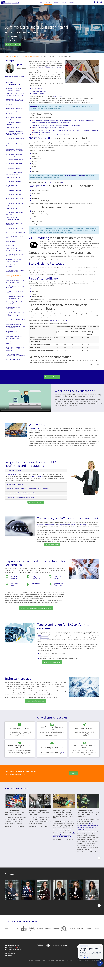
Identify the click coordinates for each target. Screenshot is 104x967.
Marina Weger (19, 65)
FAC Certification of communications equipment (14, 249)
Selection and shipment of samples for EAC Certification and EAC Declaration (15, 326)
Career (64, 2)
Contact (71, 2)
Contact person (11, 60)
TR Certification (10, 245)
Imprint (43, 960)
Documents (37, 186)
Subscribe (73, 773)
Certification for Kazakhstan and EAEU (29, 56)
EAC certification (49, 524)
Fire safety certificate (43, 278)
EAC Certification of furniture (14, 169)
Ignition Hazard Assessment (59, 584)
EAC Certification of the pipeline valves (15, 199)
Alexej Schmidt (11, 895)
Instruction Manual (57, 577)
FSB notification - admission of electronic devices (14, 255)
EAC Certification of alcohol (13, 178)
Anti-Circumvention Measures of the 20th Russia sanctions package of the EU (15, 812)
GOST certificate (57, 96)
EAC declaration (61, 524)
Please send (33, 106)
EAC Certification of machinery (14, 108)
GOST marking (39, 238)
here (62, 182)
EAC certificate (12, 474)
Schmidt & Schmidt (34, 428)
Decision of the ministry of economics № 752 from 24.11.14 (50, 128)
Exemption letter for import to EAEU (14, 292)
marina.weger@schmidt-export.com (15, 76)
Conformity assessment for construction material (14, 276)
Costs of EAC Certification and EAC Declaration (15, 320)
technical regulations (38, 476)
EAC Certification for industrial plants (14, 204)
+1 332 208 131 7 (11, 947)
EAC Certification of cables (13, 181)
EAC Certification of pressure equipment (14, 112)
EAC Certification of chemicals (14, 209)
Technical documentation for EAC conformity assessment (15, 281)
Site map (79, 960)
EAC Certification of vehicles (14, 128)
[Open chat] (100, 963)
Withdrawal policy (70, 960)
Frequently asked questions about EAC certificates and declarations (31, 464)
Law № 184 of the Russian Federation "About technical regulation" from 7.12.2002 (56, 125)
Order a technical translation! (35, 701)
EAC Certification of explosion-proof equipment (14, 118)
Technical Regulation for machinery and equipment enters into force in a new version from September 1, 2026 (63, 814)
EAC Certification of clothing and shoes (15, 144)
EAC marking (40, 524)
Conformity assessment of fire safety (14, 236)
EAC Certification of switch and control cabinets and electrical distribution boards (14, 133)
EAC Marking (9, 104)
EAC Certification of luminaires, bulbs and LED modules (14, 218)
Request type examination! (52, 662)
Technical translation (19, 678)
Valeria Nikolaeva (74, 894)
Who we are (37, 425)
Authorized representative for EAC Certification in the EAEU (15, 297)
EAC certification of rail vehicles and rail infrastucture (15, 173)
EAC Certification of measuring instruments (14, 224)
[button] (94, 2)
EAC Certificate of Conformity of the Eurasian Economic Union (15, 94)
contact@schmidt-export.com (14, 949)
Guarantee (37, 960)
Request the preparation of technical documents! (35, 608)
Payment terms (86, 960)
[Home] (10, 2)
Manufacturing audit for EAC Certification (14, 302)
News (40, 2)
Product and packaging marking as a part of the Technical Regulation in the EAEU (15, 314)
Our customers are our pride (21, 921)
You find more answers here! (35, 502)
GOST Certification (11, 241)
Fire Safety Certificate (38, 94)
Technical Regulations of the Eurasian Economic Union (14, 89)
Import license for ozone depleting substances (15, 265)
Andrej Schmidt (25, 887)
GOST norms (83, 524)
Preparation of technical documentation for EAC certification (35, 563)
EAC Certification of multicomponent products (13, 186)
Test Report (36, 584)
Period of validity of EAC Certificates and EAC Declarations (15, 354)
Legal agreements (60, 960)
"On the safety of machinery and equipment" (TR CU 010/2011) (64, 835)
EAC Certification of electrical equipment (14, 123)
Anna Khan (90, 895)
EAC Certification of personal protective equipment (14, 155)
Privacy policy (51, 960)
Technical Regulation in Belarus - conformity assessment (15, 337)
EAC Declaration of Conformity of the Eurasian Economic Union (15, 99)
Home (7, 56)
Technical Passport (14, 577)
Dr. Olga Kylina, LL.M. (43, 889)
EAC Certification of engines (13, 191)
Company (56, 2)
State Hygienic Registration (39, 91)
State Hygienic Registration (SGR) (15, 232)
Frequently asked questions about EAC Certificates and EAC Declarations (15, 348)
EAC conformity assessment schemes (14, 342)
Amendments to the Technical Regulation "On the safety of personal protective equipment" (88, 813)
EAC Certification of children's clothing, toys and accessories (14, 149)
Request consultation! (52, 545)
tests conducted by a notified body (75, 176)
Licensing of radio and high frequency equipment (13, 260)
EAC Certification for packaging (14, 228)
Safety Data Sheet (15, 584)
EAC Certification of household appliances (14, 213)
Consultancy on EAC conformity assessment (15, 286)
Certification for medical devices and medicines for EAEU (15, 270)
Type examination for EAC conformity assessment (13, 360)
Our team (10, 874)
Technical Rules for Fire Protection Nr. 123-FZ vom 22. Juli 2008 (51, 135)
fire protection (53, 320)
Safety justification (36, 577)
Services (48, 2)
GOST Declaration (41, 138)
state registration (72, 524)
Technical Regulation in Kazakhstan (12, 332)
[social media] (78, 946)
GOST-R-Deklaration (37, 88)
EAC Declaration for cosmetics (14, 159)
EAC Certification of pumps (13, 194)
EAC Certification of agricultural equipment (15, 139)
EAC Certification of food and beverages (14, 164)
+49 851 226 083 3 (10, 75)
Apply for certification (13, 44)
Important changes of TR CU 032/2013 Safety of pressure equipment (39, 812)
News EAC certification (17, 788)
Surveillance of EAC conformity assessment (14, 308)
